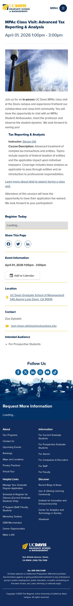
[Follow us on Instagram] (40, 372)
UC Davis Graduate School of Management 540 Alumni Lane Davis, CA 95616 (37, 297)
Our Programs (10, 435)
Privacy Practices (11, 465)
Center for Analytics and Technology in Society (51, 511)
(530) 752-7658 (40, 560)
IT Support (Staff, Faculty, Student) (15, 509)
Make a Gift (8, 534)
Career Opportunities (14, 528)
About (6, 429)
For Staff (43, 466)
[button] (58, 8)
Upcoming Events (12, 447)
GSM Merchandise (12, 522)
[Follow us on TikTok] (55, 372)
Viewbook (44, 519)
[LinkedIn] (27, 243)
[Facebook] (8, 243)
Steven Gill (29, 141)
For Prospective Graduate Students (52, 446)
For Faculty (44, 472)
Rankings (7, 453)
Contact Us (8, 441)
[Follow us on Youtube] (47, 372)
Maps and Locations (13, 459)
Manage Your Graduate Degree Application (15, 487)
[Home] (17, 8)
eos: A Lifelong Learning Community (51, 493)
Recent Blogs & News (50, 485)
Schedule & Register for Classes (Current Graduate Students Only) (16, 497)
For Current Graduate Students (50, 437)
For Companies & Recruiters (53, 460)
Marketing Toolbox (12, 516)
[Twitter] (18, 243)
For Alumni (44, 454)
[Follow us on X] (25, 372)
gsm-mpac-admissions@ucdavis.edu (34, 326)
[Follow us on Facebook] (18, 372)
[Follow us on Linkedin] (33, 372)
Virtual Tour (9, 471)
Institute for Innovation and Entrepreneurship (53, 502)
